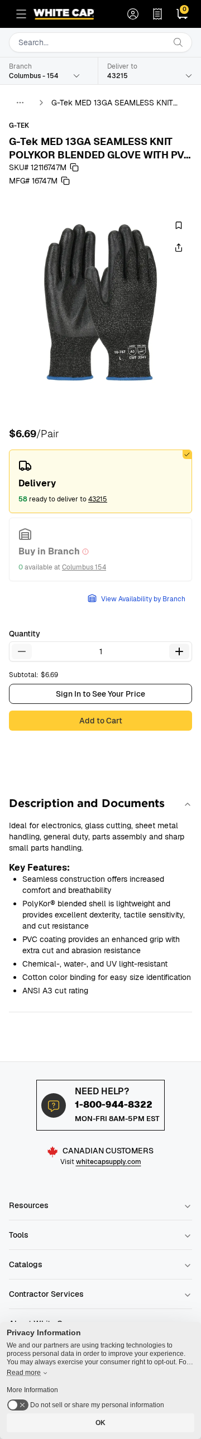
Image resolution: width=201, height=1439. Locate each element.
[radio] (100, 481)
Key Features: (39, 867)
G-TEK (19, 125)
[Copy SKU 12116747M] (74, 167)
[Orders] (157, 14)
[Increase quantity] (179, 651)
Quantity (24, 634)
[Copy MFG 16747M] (65, 180)
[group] (100, 302)
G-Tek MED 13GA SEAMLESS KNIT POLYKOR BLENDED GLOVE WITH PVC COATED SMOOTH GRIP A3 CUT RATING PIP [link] (119, 103)
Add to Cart (100, 721)
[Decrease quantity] (22, 651)
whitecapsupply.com (108, 1161)
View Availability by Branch (143, 599)
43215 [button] (97, 499)
